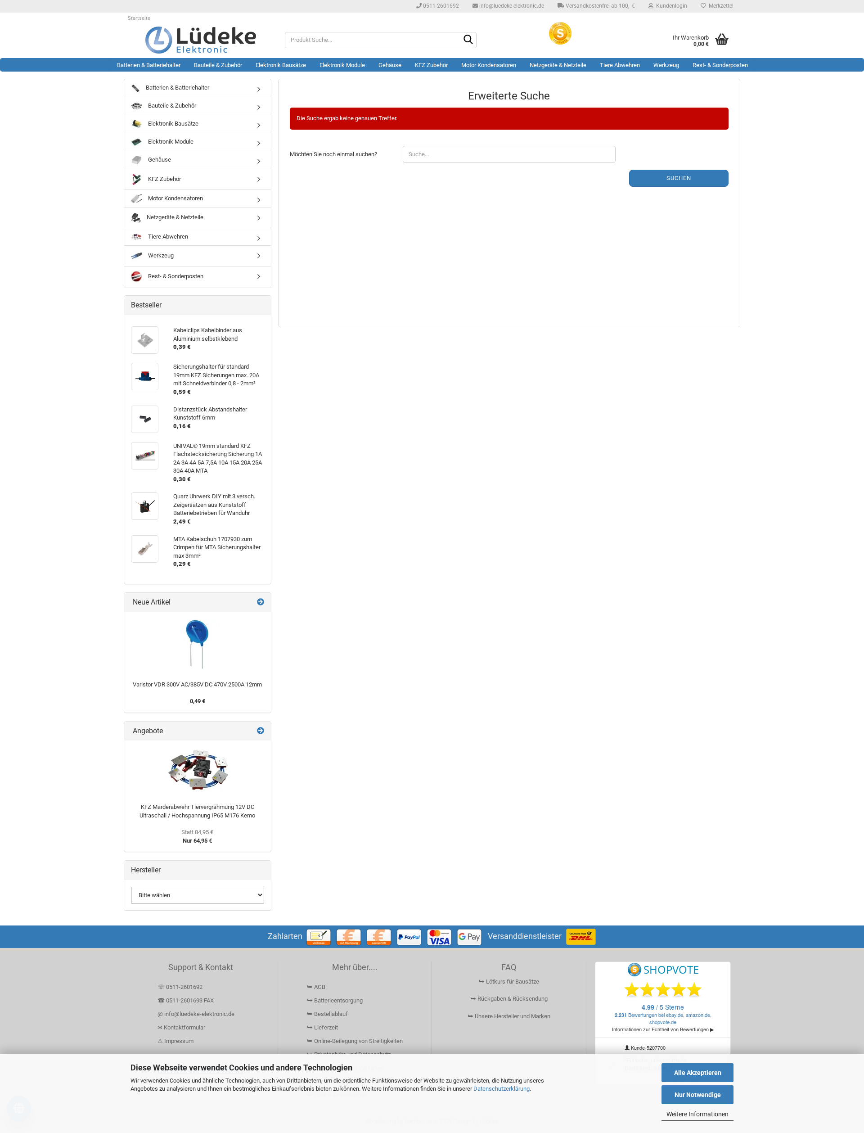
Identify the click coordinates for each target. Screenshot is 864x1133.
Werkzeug (666, 65)
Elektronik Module (342, 65)
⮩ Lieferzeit (322, 1027)
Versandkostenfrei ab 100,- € (599, 6)
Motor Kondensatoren (488, 65)
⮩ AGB (316, 987)
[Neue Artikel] (260, 602)
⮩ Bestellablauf (327, 1014)
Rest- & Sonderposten (720, 65)
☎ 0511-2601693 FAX (186, 1000)
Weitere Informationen (697, 1114)
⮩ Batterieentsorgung (335, 1000)
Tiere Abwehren (620, 65)
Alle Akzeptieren (697, 1072)
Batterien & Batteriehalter (148, 65)
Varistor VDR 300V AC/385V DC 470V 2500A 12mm (197, 684)
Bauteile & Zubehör (218, 65)
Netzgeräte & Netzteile (558, 65)
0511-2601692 (440, 6)
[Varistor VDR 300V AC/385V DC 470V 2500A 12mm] (197, 644)
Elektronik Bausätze (281, 65)
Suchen (678, 178)
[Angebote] (260, 731)
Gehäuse (389, 65)
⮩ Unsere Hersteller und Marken (509, 1016)
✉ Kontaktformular (181, 1027)
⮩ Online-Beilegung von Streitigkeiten (355, 1041)
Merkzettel (720, 6)
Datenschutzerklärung (501, 1088)
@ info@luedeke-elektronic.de (196, 1014)
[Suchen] (468, 40)
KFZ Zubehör (431, 65)
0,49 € (197, 701)
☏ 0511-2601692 (180, 987)
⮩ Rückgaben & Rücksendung (509, 998)
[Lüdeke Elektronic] (200, 40)
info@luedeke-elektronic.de (511, 6)
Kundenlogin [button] (670, 6)
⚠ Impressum (176, 1041)
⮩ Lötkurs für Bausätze (509, 981)
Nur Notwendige (698, 1094)
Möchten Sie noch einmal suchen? (333, 154)
